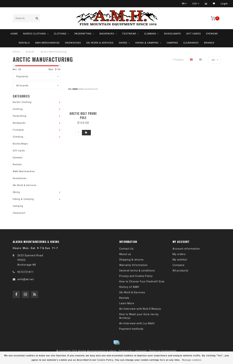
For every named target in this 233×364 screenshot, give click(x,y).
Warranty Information (133, 265)
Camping (172, 42)
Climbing (150, 33)
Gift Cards (193, 33)
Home (14, 33)
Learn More (126, 303)
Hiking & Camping (147, 42)
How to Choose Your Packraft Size (142, 281)
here (162, 360)
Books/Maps (172, 33)
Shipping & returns (131, 259)
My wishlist (180, 259)
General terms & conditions (137, 270)
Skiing (123, 42)
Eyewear (212, 33)
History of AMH (129, 286)
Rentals (24, 42)
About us (125, 254)
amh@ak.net (25, 279)
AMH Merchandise (47, 42)
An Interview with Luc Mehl (137, 323)
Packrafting (83, 33)
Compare (179, 265)
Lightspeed (140, 350)
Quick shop (85, 112)
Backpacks (107, 33)
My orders (179, 254)
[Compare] (206, 3)
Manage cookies (192, 360)
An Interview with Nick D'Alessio (140, 308)
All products (180, 270)
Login (224, 3)
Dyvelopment (169, 350)
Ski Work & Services (100, 42)
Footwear (129, 33)
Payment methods (131, 328)
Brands (209, 42)
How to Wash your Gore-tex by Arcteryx (139, 316)
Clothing (60, 33)
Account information (186, 248)
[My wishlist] (214, 3)
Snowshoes (73, 42)
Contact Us (126, 248)
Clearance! (191, 42)
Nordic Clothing (34, 33)
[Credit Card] (116, 342)
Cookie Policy (105, 360)
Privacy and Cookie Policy (136, 276)
